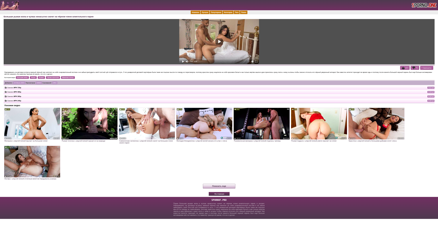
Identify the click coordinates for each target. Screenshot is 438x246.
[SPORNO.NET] (424, 5)
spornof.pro (219, 200)
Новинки (195, 12)
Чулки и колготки (53, 77)
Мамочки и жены (68, 77)
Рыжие (41, 77)
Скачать (14, 87)
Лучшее (205, 12)
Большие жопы (22, 77)
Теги (237, 12)
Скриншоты (427, 68)
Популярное (216, 12)
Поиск (243, 12)
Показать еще (219, 186)
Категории (228, 12)
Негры (33, 77)
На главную (219, 194)
